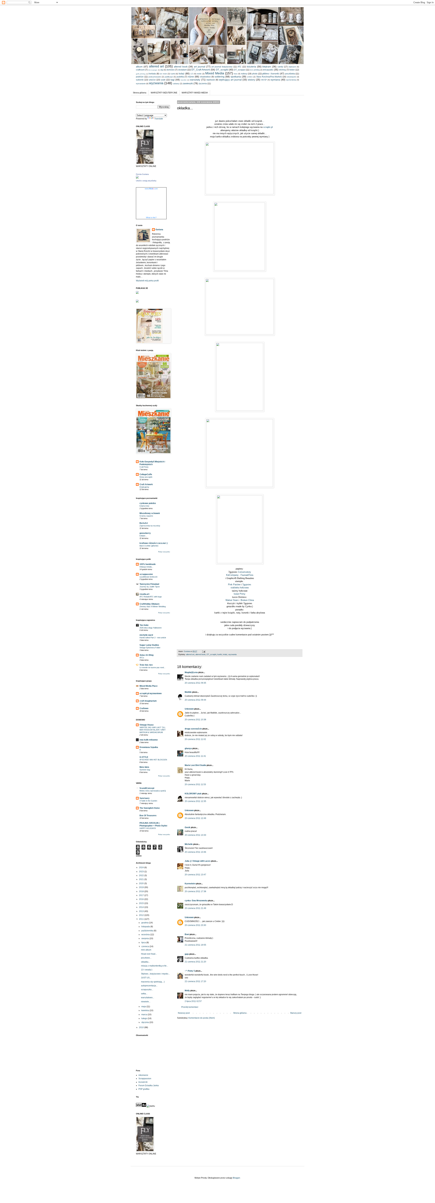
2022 (141, 875)
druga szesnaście (193, 729)
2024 (141, 867)
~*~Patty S (190, 971)
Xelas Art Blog (146, 655)
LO (191, 74)
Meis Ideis (144, 767)
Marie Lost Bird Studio (195, 765)
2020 (141, 883)
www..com (151, 189)
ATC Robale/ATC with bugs (151, 597)
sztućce (152, 80)
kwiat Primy (239, 594)
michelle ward (146, 635)
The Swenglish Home (150, 808)
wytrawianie (141, 84)
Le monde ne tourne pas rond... (152, 667)
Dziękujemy (144, 487)
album (139, 66)
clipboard (292, 67)
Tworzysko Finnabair (149, 584)
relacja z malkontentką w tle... (154, 966)
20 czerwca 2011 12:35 (195, 801)
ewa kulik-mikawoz (149, 740)
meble (199, 74)
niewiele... (145, 1001)
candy (280, 67)
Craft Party (144, 467)
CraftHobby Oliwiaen (149, 604)
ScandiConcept (147, 788)
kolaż (181, 73)
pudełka (180, 77)
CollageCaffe (146, 474)
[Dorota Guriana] (137, 178)
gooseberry (145, 533)
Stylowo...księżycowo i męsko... (155, 974)
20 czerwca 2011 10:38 (195, 719)
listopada (145, 926)
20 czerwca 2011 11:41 (195, 756)
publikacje (169, 77)
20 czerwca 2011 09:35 (195, 683)
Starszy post (295, 1013)
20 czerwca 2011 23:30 (195, 925)
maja (143, 1006)
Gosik (187, 827)
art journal (199, 66)
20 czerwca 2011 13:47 (195, 874)
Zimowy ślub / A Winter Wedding (153, 606)
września (145, 934)
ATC (239, 67)
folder (292, 70)
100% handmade (148, 564)
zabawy (176, 84)
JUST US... (146, 977)
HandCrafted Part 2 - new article (153, 638)
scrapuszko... (147, 989)
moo (235, 74)
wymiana (275, 79)
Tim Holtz (144, 625)
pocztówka (290, 74)
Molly (187, 990)
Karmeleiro (190, 883)
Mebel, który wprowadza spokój (153, 791)
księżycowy (144, 506)
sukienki (140, 80)
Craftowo (144, 708)
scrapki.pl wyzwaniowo (151, 693)
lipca (143, 942)
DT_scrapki (222, 69)
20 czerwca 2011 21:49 (195, 908)
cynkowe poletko (148, 503)
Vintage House (147, 725)
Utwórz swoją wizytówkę (146, 181)
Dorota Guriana (142, 174)
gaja (187, 954)
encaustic (268, 69)
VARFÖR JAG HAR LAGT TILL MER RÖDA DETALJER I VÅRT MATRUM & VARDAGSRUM (153, 730)
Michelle (189, 844)
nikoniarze (143, 1075)
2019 (141, 887)
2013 (141, 911)
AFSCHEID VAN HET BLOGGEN (153, 760)
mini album (146, 950)
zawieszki (188, 83)
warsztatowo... (147, 997)
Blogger (236, 1178)
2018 (141, 891)
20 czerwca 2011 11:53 (195, 784)
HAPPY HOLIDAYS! (148, 828)
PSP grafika (143, 1089)
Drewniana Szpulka (149, 747)
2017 (141, 895)
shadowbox (205, 77)
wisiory (251, 79)
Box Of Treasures (148, 815)
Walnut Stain (231, 600)
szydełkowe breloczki (148, 577)
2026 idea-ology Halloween (151, 628)
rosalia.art (144, 594)
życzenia (203, 83)
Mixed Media (214, 73)
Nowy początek (146, 477)
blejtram (266, 66)
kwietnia (145, 1010)
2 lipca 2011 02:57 (193, 1001)
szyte (163, 80)
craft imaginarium (148, 701)
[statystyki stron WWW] (141, 1106)
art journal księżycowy (221, 67)
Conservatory (244, 572)
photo (254, 74)
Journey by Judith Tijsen (150, 587)
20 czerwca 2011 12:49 (195, 818)
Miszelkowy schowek (150, 513)
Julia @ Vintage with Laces (198, 861)
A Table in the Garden (148, 801)
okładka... (145, 962)
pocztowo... (146, 958)
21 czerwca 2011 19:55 (195, 945)
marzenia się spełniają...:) (153, 982)
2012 (141, 915)
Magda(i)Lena (191, 672)
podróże (140, 77)
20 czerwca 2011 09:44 (195, 700)
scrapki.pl (268, 127)
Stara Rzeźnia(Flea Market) (269, 77)
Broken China (247, 600)
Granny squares (146, 516)
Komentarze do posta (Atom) (201, 1018)
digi (161, 70)
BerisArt (144, 523)
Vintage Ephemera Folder (150, 648)
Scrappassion (144, 1078)
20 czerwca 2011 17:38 (195, 891)
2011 (141, 919)
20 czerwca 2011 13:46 (195, 852)
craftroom (140, 70)
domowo (171, 70)
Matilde (188, 692)
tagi (173, 79)
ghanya (188, 748)
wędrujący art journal (230, 79)
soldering (219, 76)
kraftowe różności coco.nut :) (154, 543)
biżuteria (251, 66)
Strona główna (139, 93)
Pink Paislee (234, 584)
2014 (141, 907)
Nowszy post (184, 1013)
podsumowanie (155, 77)
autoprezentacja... (149, 985)
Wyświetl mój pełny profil (147, 280)
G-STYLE (144, 757)
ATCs (142, 658)
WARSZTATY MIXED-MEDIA (195, 93)
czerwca (145, 946)
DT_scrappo (239, 70)
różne (191, 76)
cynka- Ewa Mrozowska (196, 900)
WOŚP (264, 80)
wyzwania (156, 83)
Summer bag (145, 770)
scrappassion (146, 574)
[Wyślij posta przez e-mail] (203, 651)
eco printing (254, 70)
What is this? (151, 217)
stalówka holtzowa (240, 587)
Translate (158, 118)
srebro (250, 77)
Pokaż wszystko (164, 552)
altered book (181, 66)
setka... (144, 993)
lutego (144, 1018)
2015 (141, 903)
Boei (187, 934)
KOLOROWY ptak (193, 793)
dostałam (182, 70)
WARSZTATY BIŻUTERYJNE (164, 93)
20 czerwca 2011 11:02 (195, 739)
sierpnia (145, 938)
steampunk (291, 77)
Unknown (189, 709)
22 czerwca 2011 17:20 (195, 981)
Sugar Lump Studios (149, 645)
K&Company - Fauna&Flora (239, 575)
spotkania (236, 76)
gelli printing (140, 74)
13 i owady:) (146, 970)
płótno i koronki (270, 73)
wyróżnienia (291, 80)
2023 (141, 871)
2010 (141, 1027)
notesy (244, 74)
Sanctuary (145, 798)
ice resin (163, 74)
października (147, 930)
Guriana (159, 229)
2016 (141, 899)
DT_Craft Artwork (201, 69)
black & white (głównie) (149, 546)
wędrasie (210, 80)
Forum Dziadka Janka (148, 1085)
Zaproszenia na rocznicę (150, 526)
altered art (156, 66)
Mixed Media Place (149, 686)
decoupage (152, 70)
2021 (141, 879)
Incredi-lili (142, 1082)
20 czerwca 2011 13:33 (195, 835)
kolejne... (143, 536)
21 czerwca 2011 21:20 (195, 962)
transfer (184, 80)
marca (144, 1014)
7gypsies (246, 584)
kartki (173, 74)
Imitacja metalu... (146, 567)
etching (282, 70)
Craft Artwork (146, 484)
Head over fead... (149, 954)
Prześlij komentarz (189, 1007)
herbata (152, 74)
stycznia (145, 1022)
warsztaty (195, 79)
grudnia (145, 922)
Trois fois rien (146, 665)
